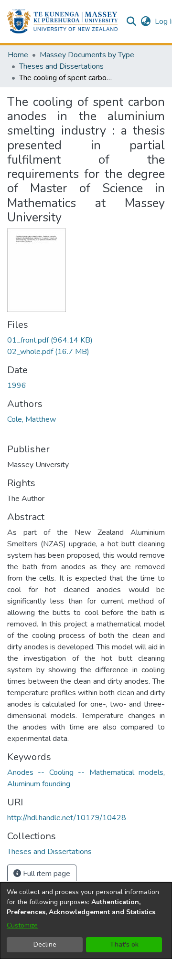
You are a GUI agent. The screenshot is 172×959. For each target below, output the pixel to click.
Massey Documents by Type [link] (87, 55)
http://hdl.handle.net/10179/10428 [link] (66, 818)
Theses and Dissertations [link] (61, 66)
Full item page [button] (45, 873)
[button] (62, 21)
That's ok (124, 944)
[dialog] (86, 920)
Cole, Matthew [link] (31, 419)
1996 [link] (16, 385)
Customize (22, 925)
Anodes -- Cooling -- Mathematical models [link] (85, 772)
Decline (44, 944)
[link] (50, 340)
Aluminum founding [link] (38, 784)
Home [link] (18, 55)
